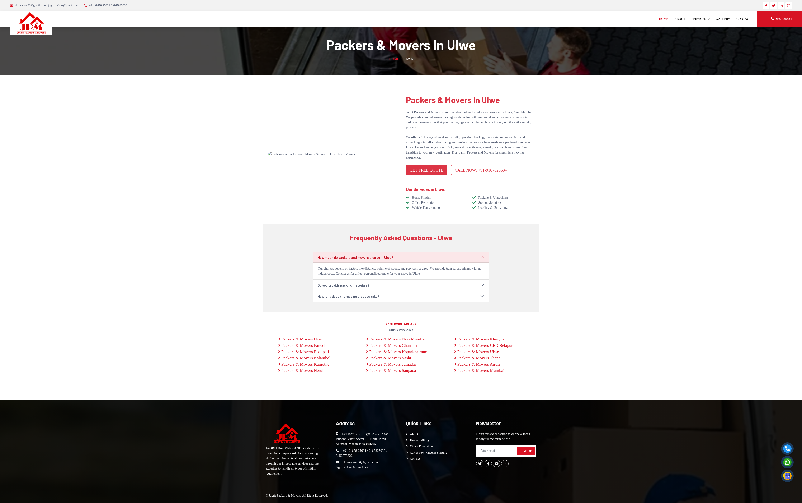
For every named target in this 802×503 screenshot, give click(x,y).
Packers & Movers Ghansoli (392, 345)
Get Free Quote (426, 170)
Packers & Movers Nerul (302, 370)
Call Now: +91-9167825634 (481, 170)
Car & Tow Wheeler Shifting (428, 452)
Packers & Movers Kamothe (304, 364)
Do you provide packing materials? (343, 285)
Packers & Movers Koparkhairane (397, 351)
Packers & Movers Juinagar (392, 364)
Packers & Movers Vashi (389, 358)
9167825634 (783, 18)
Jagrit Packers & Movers (285, 495)
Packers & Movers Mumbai (480, 370)
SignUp (526, 451)
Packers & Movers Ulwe (477, 351)
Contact (743, 18)
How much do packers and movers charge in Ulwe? (355, 257)
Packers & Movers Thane (478, 358)
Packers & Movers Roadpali (304, 351)
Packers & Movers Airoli (478, 364)
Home (663, 18)
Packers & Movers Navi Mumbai (396, 339)
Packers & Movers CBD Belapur (484, 345)
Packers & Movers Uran (301, 339)
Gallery (723, 18)
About (679, 18)
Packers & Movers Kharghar (481, 339)
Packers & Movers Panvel (302, 345)
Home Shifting (419, 440)
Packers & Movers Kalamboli (306, 358)
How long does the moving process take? (348, 296)
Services (699, 18)
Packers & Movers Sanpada (392, 370)
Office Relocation (421, 446)
